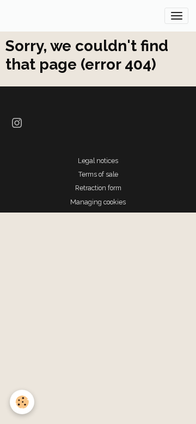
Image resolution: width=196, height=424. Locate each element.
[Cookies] (22, 402)
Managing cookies (98, 202)
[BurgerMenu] (176, 16)
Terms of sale (98, 174)
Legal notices (98, 161)
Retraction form (98, 188)
